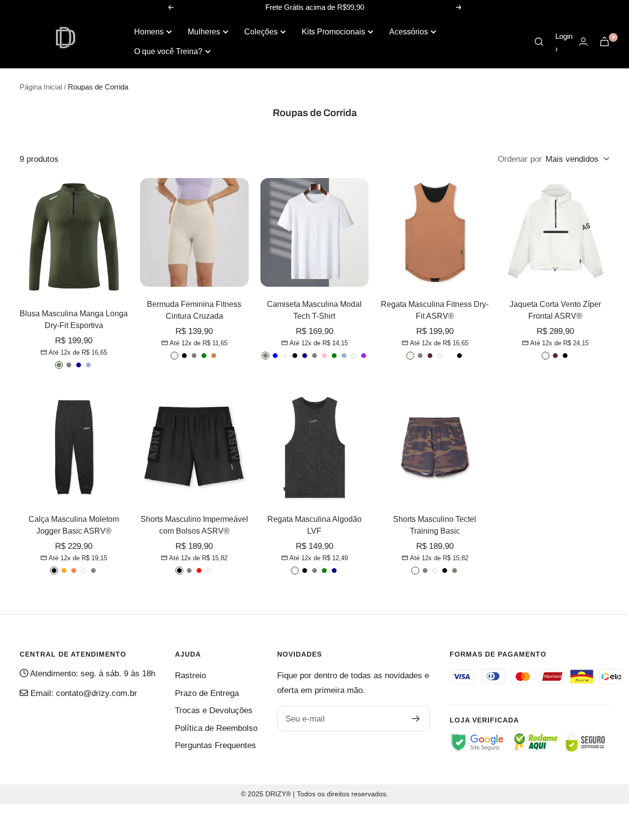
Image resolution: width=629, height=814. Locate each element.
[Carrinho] (604, 41)
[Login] (583, 41)
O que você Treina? (168, 51)
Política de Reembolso (216, 728)
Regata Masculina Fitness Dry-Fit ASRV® (434, 310)
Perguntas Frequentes (215, 745)
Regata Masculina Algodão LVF (314, 525)
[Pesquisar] (539, 41)
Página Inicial (41, 87)
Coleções (261, 32)
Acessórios (408, 32)
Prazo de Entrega (207, 693)
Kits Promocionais (333, 32)
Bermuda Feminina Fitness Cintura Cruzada (194, 310)
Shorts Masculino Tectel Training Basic (434, 525)
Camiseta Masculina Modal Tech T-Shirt (314, 310)
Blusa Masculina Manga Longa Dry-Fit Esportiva (74, 319)
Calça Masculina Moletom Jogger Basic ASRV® (74, 525)
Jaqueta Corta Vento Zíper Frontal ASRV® (555, 310)
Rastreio (190, 675)
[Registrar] (416, 718)
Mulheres (204, 32)
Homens (149, 32)
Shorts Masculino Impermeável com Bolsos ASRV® (194, 525)
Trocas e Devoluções (214, 710)
